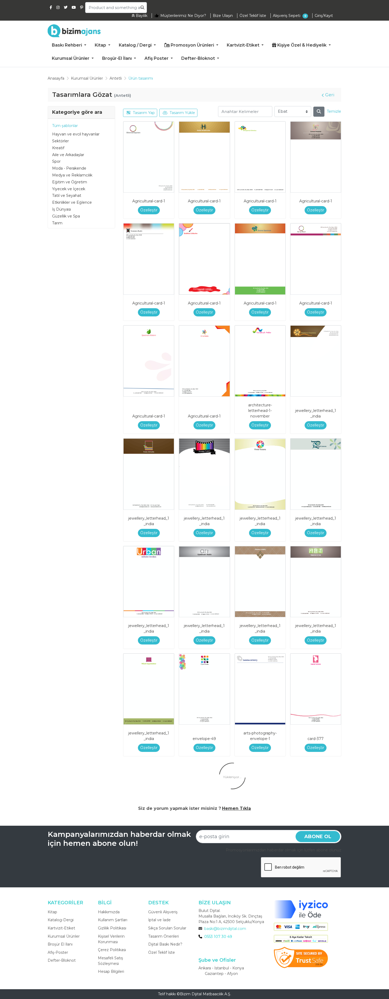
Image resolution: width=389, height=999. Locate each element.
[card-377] (315, 689)
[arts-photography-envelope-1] (260, 689)
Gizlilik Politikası (112, 928)
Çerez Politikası (112, 949)
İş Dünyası (61, 209)
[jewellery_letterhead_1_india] (315, 361)
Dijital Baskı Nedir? (165, 944)
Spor (56, 161)
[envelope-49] (204, 689)
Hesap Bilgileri (111, 971)
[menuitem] (69, 45)
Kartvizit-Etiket (61, 928)
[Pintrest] (81, 7)
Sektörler (60, 141)
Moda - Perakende (69, 168)
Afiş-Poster (58, 952)
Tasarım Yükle (182, 112)
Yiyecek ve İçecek (68, 189)
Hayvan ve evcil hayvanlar (75, 134)
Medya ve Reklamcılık (72, 175)
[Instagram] (58, 7)
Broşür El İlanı (60, 944)
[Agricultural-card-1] (148, 157)
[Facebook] (51, 7)
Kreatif (58, 148)
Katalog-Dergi (61, 920)
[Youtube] (74, 7)
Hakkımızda (109, 912)
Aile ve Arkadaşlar (68, 154)
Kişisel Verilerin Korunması (111, 939)
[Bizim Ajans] (74, 31)
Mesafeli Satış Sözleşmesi (110, 961)
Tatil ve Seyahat (66, 195)
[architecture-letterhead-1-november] (260, 361)
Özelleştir (148, 210)
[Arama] (318, 112)
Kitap (52, 912)
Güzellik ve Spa (66, 216)
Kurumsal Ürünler (64, 936)
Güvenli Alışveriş (163, 912)
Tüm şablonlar (65, 125)
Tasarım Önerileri (163, 936)
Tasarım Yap (144, 112)
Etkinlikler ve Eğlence (72, 202)
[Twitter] (66, 7)
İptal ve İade (159, 920)
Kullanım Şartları (112, 920)
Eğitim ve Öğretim (69, 182)
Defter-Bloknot (62, 960)
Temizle (334, 111)
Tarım (57, 223)
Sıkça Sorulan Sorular (167, 928)
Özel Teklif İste (161, 952)
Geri (329, 94)
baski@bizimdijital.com (225, 928)
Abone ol (317, 836)
